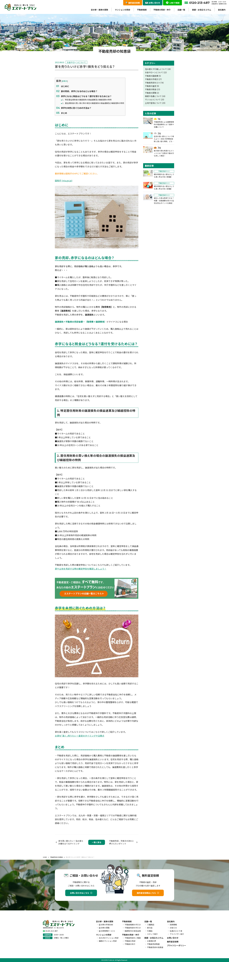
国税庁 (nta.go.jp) (63, 180)
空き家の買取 (104, 927)
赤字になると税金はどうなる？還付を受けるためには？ (86, 96)
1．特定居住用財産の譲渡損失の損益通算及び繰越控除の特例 (87, 99)
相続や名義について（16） (155, 96)
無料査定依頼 (172, 941)
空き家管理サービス (107, 931)
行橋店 (149, 931)
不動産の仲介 (130, 944)
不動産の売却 (130, 941)
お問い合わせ (172, 937)
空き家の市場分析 (106, 924)
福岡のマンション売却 (108, 941)
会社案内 (222, 9)
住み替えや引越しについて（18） (158, 69)
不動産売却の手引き (133, 927)
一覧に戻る (96, 842)
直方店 (149, 927)
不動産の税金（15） (152, 89)
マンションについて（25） (154, 99)
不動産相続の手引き (133, 924)
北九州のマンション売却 (108, 938)
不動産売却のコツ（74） (154, 82)
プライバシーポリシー (176, 945)
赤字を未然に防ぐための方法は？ (76, 107)
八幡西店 (150, 924)
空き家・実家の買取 (99, 9)
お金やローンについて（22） (156, 72)
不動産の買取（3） (152, 92)
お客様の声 (151, 941)
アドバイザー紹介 (177, 934)
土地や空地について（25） (155, 103)
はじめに (65, 86)
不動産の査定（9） (152, 86)
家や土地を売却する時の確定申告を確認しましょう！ (80, 568)
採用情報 (173, 924)
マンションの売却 (122, 9)
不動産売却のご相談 (133, 938)
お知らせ (173, 927)
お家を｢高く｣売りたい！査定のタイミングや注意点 (79, 735)
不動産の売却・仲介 (162, 9)
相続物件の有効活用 (133, 931)
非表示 (64, 81)
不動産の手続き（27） (153, 79)
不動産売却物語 (153, 944)
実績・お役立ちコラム (201, 9)
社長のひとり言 (176, 931)
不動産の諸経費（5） (153, 75)
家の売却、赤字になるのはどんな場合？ (79, 91)
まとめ (64, 112)
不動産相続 (142, 9)
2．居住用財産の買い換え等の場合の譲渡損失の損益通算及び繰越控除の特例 (93, 103)
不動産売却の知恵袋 (155, 947)
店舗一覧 (181, 9)
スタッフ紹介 (152, 934)
